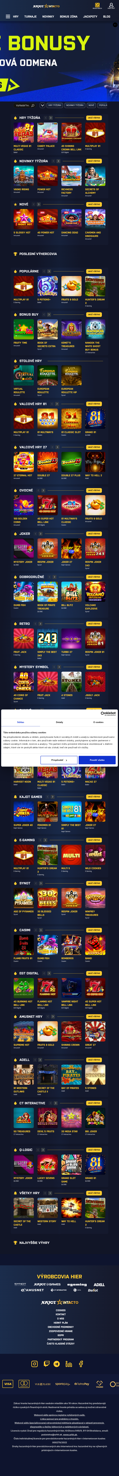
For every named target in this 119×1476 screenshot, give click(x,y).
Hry (16, 16)
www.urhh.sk (70, 1434)
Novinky (48, 16)
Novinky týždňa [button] (74, 105)
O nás (60, 1318)
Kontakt (61, 1314)
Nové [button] (91, 105)
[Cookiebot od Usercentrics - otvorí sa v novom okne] (103, 714)
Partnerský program (61, 1339)
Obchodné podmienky (61, 1327)
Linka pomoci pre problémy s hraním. (59, 1419)
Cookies (61, 1310)
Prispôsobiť (57, 760)
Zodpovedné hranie (61, 1331)
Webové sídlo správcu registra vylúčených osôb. (59, 1415)
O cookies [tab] (98, 722)
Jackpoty (90, 16)
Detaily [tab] (59, 722)
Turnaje (30, 16)
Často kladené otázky (61, 1343)
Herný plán (61, 1322)
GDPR (61, 1335)
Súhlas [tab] (20, 722)
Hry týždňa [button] (54, 105)
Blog (106, 16)
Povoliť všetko (97, 760)
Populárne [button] (105, 105)
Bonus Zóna (68, 16)
